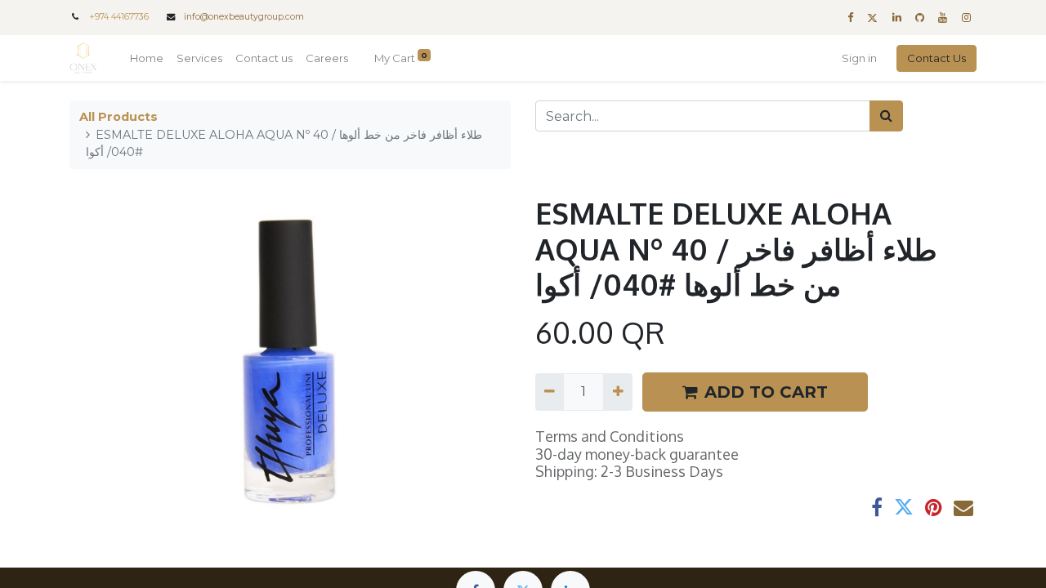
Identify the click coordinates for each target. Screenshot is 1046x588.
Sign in (859, 58)
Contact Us (936, 58)
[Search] (886, 115)
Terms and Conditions (609, 436)
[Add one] (617, 392)
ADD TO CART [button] (766, 392)
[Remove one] (549, 392)
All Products (118, 116)
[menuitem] (146, 59)
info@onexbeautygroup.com (244, 16)
